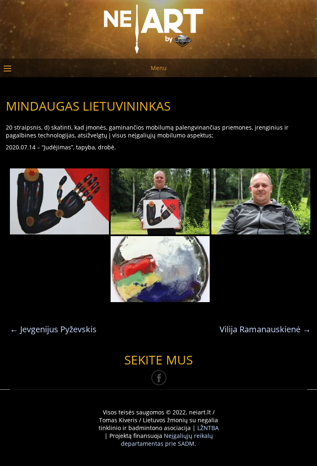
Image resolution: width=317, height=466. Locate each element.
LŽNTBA (208, 428)
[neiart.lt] (158, 27)
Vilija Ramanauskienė (265, 329)
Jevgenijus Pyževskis (53, 329)
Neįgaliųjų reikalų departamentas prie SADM (167, 439)
